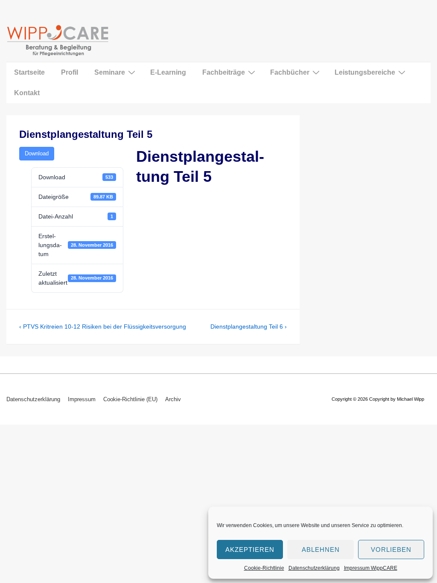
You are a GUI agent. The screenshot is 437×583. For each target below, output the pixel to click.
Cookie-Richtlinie (264, 568)
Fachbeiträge (223, 72)
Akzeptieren (249, 549)
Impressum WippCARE (370, 568)
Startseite (29, 72)
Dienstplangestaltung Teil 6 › (248, 326)
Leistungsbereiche (365, 72)
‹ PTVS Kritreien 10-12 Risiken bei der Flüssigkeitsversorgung (102, 326)
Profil (69, 72)
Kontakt (27, 92)
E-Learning (168, 72)
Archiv (173, 399)
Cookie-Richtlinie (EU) (130, 399)
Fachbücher (289, 72)
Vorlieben (391, 549)
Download (37, 153)
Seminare (109, 72)
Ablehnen (321, 549)
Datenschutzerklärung (314, 568)
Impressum (82, 399)
